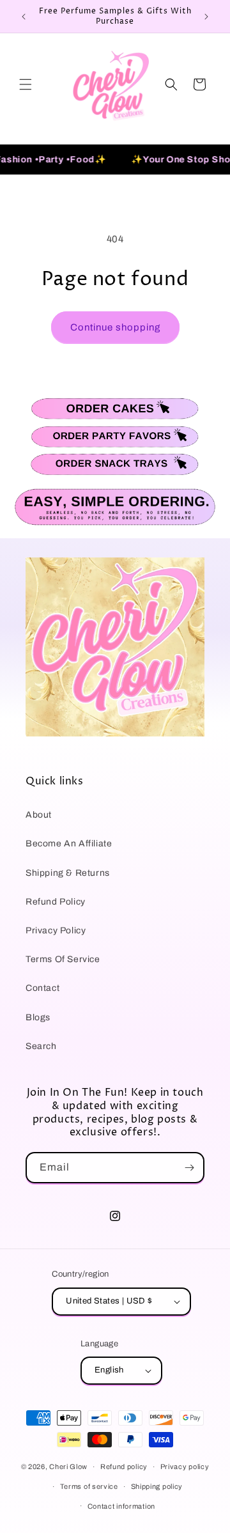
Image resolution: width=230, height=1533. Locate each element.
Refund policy (124, 1466)
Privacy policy (185, 1466)
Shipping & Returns (68, 873)
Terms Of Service (63, 959)
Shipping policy (157, 1486)
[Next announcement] (206, 17)
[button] (26, 84)
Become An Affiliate (69, 843)
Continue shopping (115, 327)
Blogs (38, 1017)
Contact (42, 988)
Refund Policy (56, 902)
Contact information (121, 1506)
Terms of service (89, 1486)
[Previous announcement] (24, 17)
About (39, 815)
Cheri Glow (68, 1466)
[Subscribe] (189, 1167)
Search (41, 1046)
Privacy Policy (56, 930)
